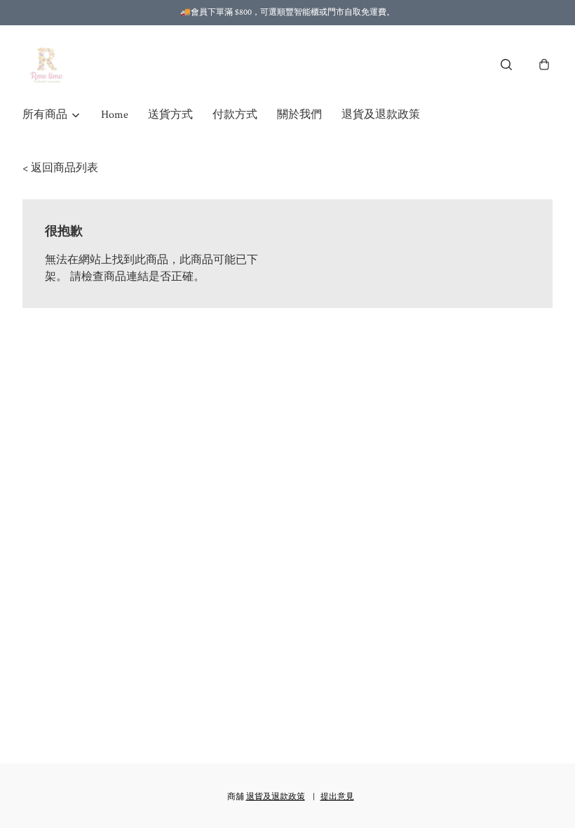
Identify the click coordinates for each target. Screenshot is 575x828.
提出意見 (337, 797)
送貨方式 (170, 114)
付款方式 (234, 114)
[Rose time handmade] (48, 64)
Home (114, 114)
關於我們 (299, 114)
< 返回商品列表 (60, 168)
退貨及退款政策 (380, 114)
